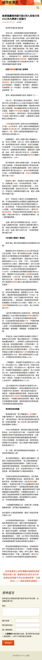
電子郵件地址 (8, 625)
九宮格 (5, 113)
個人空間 (29, 414)
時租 (36, 209)
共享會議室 (18, 111)
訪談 (20, 170)
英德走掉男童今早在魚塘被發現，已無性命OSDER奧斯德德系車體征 (21, 579)
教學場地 (30, 155)
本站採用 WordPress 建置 (21, 656)
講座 (31, 481)
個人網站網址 (7, 630)
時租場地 (17, 396)
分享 (26, 321)
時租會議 (7, 212)
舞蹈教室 (5, 82)
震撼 (19, 22)
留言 (4, 606)
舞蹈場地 (21, 59)
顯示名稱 (6, 621)
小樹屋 (8, 124)
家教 (12, 129)
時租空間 (12, 69)
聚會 (28, 173)
